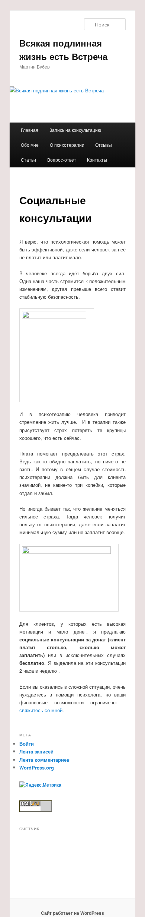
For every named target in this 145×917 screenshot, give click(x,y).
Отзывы (103, 145)
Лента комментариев (44, 759)
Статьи (28, 159)
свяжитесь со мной (40, 710)
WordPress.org (36, 767)
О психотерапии (67, 145)
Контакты (97, 159)
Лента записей (36, 751)
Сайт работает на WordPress (72, 913)
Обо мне (30, 145)
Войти (26, 743)
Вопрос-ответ (61, 159)
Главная (29, 130)
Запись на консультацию (75, 130)
